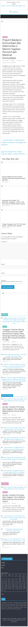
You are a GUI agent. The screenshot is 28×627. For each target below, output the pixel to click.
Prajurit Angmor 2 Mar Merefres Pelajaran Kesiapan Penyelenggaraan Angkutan (13, 142)
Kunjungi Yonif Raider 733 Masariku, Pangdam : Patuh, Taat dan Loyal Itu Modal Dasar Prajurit (13, 202)
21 (17, 585)
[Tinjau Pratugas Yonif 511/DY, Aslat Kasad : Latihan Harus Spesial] (14, 210)
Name (3, 264)
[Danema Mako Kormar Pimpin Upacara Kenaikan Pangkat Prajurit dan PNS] (14, 162)
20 (13, 585)
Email (3, 273)
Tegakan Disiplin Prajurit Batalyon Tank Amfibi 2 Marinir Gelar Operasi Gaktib (12, 358)
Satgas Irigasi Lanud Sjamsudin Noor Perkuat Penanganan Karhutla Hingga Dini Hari (13, 441)
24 (2, 587)
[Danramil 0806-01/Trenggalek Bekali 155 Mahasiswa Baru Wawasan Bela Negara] (13, 447)
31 (2, 590)
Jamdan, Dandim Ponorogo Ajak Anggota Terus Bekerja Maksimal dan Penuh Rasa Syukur (13, 410)
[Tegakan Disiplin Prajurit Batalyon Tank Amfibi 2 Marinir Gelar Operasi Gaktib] (13, 354)
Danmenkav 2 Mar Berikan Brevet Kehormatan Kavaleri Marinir (11, 533)
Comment (4, 241)
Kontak (3, 565)
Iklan (2, 567)
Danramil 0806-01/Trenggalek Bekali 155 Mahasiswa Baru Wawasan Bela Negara (12, 451)
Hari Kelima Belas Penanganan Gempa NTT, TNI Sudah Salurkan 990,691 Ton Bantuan (13, 474)
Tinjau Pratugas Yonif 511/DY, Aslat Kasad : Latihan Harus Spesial (14, 225)
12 (10, 582)
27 (13, 587)
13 (13, 582)
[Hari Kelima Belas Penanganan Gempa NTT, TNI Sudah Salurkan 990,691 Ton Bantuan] (13, 470)
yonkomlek (13, 62)
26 (10, 587)
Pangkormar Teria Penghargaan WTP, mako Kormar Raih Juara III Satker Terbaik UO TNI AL (13, 544)
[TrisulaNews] (2, 15)
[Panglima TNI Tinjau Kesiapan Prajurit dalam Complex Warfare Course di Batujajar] (13, 427)
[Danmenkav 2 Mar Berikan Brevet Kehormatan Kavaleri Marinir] (13, 529)
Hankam (5, 37)
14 (17, 582)
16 (24, 582)
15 (21, 582)
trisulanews (12, 60)
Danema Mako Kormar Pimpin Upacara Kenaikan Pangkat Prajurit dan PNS (14, 178)
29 (21, 587)
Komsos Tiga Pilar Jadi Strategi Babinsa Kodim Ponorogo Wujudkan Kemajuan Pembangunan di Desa (12, 464)
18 (6, 585)
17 (2, 585)
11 (6, 582)
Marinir (8, 62)
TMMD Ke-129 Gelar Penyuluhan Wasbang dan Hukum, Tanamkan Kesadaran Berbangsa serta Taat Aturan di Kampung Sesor (14, 371)
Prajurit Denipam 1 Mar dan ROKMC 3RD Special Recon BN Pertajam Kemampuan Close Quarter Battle (12, 522)
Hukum (4, 326)
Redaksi (3, 562)
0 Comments (19, 60)
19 (10, 585)
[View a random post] (26, 15)
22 (21, 585)
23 (24, 585)
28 (17, 587)
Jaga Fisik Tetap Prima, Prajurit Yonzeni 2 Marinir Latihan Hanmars (14, 153)
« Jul (2, 594)
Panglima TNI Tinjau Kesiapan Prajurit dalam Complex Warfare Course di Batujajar (13, 431)
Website (3, 280)
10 (2, 582)
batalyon (5, 62)
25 (6, 587)
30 (24, 587)
